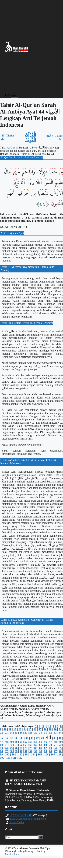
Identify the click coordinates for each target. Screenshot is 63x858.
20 (55, 729)
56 (45, 741)
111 (14, 757)
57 (50, 741)
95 (45, 751)
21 (60, 729)
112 (20, 757)
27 (25, 732)
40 (27, 738)
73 (1, 748)
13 (20, 729)
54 (35, 741)
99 (1, 754)
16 (35, 729)
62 (11, 744)
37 (11, 738)
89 (16, 751)
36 (6, 738)
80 (35, 748)
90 (21, 751)
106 (46, 754)
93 (35, 751)
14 (25, 729)
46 (60, 738)
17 (40, 729)
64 (21, 744)
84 (55, 748)
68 (40, 744)
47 (1, 741)
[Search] (40, 837)
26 (21, 732)
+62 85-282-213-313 (21, 815)
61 (6, 744)
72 (60, 744)
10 (5, 729)
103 (27, 754)
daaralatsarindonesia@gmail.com (27, 818)
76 (16, 748)
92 (30, 751)
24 (11, 732)
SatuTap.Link (12, 854)
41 (32, 738)
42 (37, 738)
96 (50, 751)
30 (40, 732)
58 (55, 741)
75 (11, 748)
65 (25, 744)
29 (35, 732)
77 (21, 748)
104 (33, 754)
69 (45, 744)
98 (60, 751)
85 (60, 748)
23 (6, 732)
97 (55, 751)
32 (50, 732)
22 (1, 732)
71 (55, 744)
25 (16, 732)
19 (50, 729)
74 (6, 748)
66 (30, 744)
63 (16, 744)
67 (35, 744)
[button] (8, 95)
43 (42, 738)
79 (30, 748)
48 (6, 741)
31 (45, 732)
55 (40, 741)
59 (60, 741)
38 (16, 738)
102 (20, 754)
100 (7, 754)
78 (25, 748)
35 (1, 738)
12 (14, 729)
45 (55, 738)
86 (1, 751)
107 (53, 754)
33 (55, 732)
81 (40, 748)
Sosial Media (16, 822)
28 (30, 732)
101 (14, 754)
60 (1, 744)
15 (30, 729)
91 (25, 751)
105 (40, 754)
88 (11, 751)
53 (30, 741)
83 (50, 748)
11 (10, 729)
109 (2, 757)
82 (45, 748)
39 (21, 738)
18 (45, 729)
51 (21, 741)
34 (60, 732)
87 (6, 751)
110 (8, 757)
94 (40, 751)
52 (25, 741)
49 (11, 741)
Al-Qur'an (13, 147)
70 (50, 744)
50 (16, 741)
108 (59, 754)
